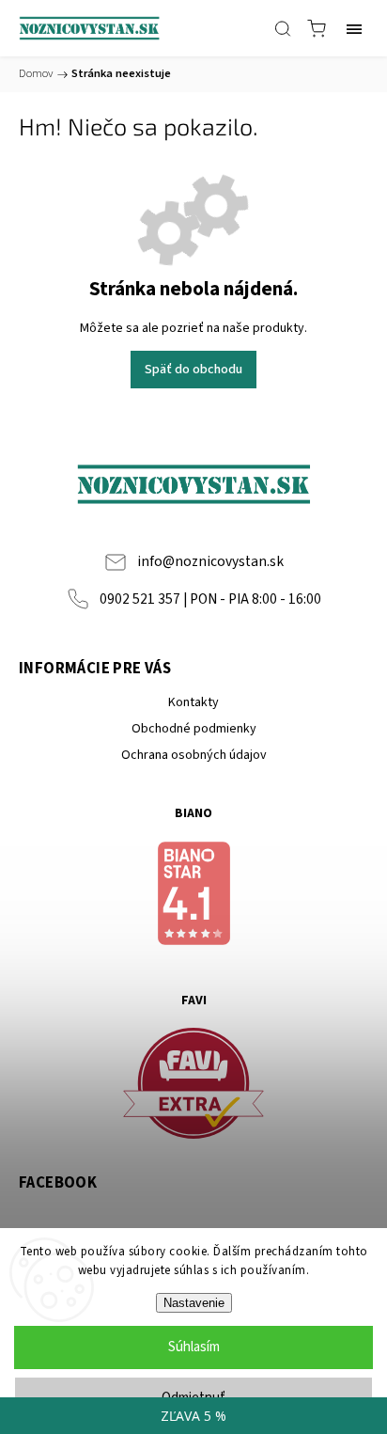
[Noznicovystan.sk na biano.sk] (193, 896)
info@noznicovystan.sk (210, 561)
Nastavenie (193, 1303)
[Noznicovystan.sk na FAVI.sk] (193, 1086)
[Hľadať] (283, 28)
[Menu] (354, 28)
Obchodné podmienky (194, 728)
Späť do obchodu (193, 369)
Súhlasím (194, 1347)
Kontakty (193, 702)
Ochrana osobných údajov (194, 755)
